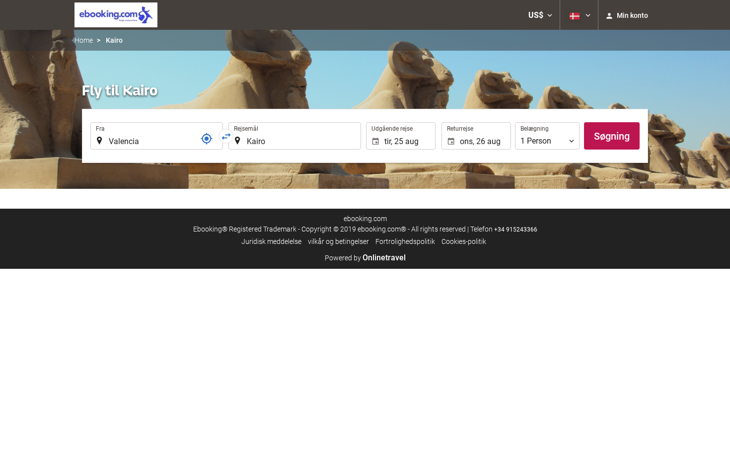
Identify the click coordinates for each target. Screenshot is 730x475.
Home (83, 40)
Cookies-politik (463, 241)
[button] (540, 15)
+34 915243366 (515, 229)
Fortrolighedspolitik (405, 241)
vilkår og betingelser (338, 241)
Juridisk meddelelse (271, 241)
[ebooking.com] (115, 15)
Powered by (365, 258)
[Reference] (206, 138)
